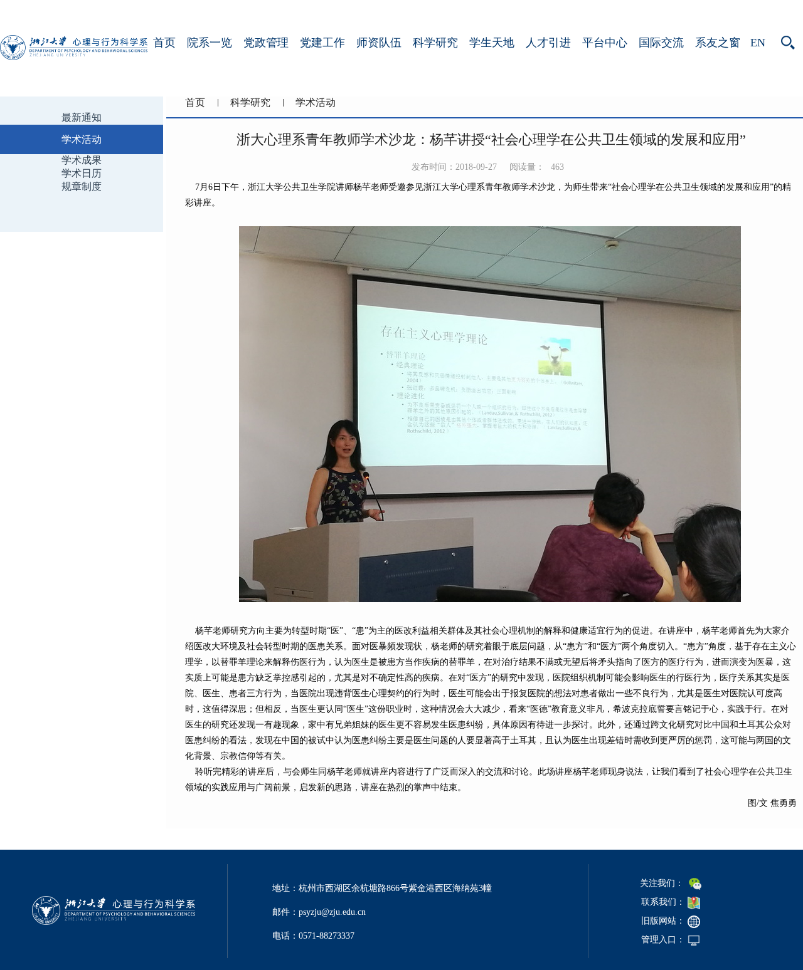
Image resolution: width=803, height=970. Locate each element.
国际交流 (661, 42)
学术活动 (315, 102)
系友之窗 (717, 42)
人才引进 (548, 42)
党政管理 (266, 42)
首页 (164, 42)
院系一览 (209, 42)
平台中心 (604, 42)
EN (757, 42)
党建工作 (322, 42)
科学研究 (435, 42)
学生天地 (491, 42)
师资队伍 (379, 42)
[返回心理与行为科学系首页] (73, 56)
